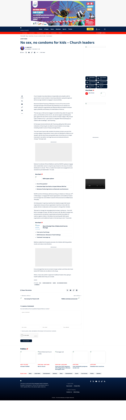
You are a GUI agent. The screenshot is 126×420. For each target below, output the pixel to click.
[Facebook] (97, 33)
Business (55, 373)
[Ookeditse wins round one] (98, 357)
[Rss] (105, 33)
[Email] (29, 52)
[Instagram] (102, 33)
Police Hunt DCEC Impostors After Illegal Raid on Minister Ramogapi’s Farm (62, 368)
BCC (40, 283)
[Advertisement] (53, 152)
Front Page (40, 364)
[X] (98, 33)
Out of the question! (42, 184)
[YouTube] (100, 33)
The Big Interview (40, 33)
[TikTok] (103, 33)
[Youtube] (101, 82)
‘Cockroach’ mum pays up (43, 237)
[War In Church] (45, 357)
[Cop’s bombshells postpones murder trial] (80, 357)
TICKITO (60, 33)
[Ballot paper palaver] (38, 178)
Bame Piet (29, 47)
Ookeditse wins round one (97, 366)
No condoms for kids (62, 283)
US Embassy (37, 284)
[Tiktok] (90, 86)
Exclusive (25, 364)
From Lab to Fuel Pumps (43, 232)
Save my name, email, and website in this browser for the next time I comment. (39, 331)
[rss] (101, 86)
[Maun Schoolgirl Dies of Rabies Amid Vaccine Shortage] (38, 226)
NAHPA (54, 283)
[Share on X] (26, 52)
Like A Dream (91, 92)
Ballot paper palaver (48, 178)
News (21, 364)
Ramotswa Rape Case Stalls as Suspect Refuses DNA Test (51, 186)
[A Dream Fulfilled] (28, 357)
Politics (92, 373)
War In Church (41, 366)
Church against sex (47, 283)
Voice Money (24, 33)
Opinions (47, 33)
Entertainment (46, 373)
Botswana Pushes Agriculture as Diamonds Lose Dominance (52, 189)
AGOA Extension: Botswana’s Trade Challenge (49, 235)
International (53, 33)
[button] (102, 29)
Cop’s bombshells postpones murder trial (80, 367)
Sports (76, 373)
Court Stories (32, 33)
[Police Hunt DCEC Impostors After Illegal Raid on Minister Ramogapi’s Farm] (63, 357)
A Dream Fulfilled (24, 366)
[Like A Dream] (103, 94)
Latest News (23, 39)
